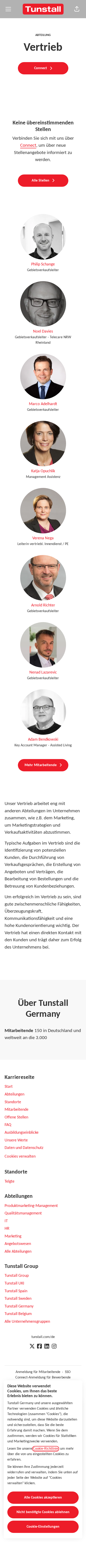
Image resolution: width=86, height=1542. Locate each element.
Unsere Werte (16, 1140)
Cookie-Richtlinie (45, 1449)
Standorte (13, 1102)
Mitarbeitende (16, 1110)
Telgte (9, 1181)
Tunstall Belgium (18, 1314)
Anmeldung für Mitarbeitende (38, 1372)
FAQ (8, 1125)
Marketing (13, 1236)
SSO (68, 1372)
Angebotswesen (18, 1244)
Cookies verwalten (20, 1156)
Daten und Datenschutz (24, 1148)
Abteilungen (14, 1094)
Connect (28, 145)
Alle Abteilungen (18, 1251)
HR (7, 1229)
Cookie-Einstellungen (43, 1527)
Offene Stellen (16, 1117)
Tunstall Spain (16, 1291)
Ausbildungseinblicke (22, 1133)
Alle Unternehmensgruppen (27, 1322)
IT (6, 1221)
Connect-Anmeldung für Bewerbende (43, 1377)
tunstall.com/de (43, 1337)
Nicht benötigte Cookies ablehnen (43, 1512)
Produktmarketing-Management (31, 1206)
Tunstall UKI (14, 1283)
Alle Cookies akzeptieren (43, 1497)
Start (9, 1087)
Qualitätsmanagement (23, 1213)
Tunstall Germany (19, 1306)
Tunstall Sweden (18, 1299)
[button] (76, 9)
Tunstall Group (17, 1276)
